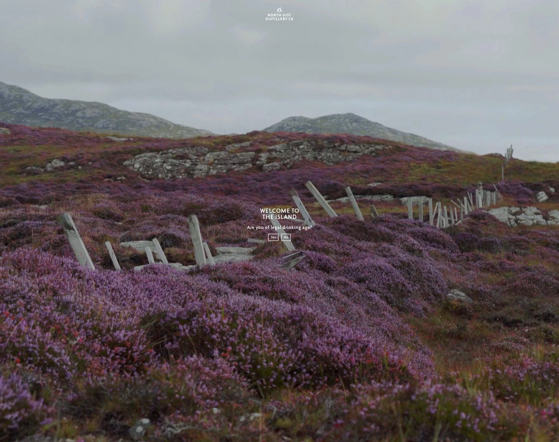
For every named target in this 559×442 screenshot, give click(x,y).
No (286, 237)
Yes (273, 237)
